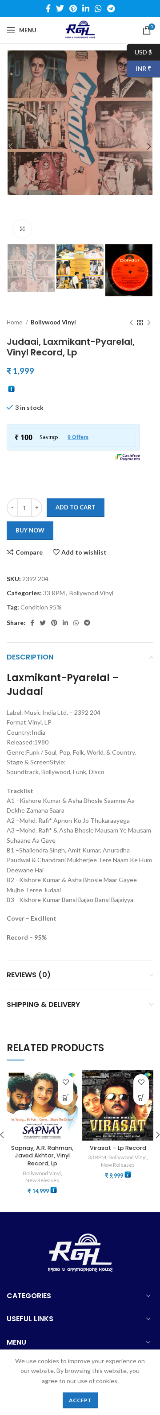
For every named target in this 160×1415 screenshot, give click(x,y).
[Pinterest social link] (73, 8)
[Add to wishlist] (65, 1082)
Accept (80, 1400)
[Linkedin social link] (86, 8)
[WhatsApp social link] (98, 8)
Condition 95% (41, 607)
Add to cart (76, 507)
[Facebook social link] (48, 8)
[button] (65, 1097)
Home (15, 322)
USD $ (139, 51)
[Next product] (148, 322)
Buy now (30, 530)
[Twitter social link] (60, 8)
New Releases (42, 1180)
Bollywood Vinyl (53, 322)
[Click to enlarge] (22, 229)
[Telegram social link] (110, 8)
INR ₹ (139, 68)
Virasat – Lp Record (118, 1148)
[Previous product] (131, 322)
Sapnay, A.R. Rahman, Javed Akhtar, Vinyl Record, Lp (42, 1155)
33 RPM (54, 593)
